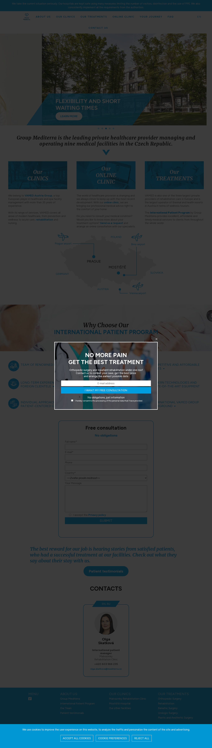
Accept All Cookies (77, 738)
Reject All (141, 738)
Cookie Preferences (112, 738)
